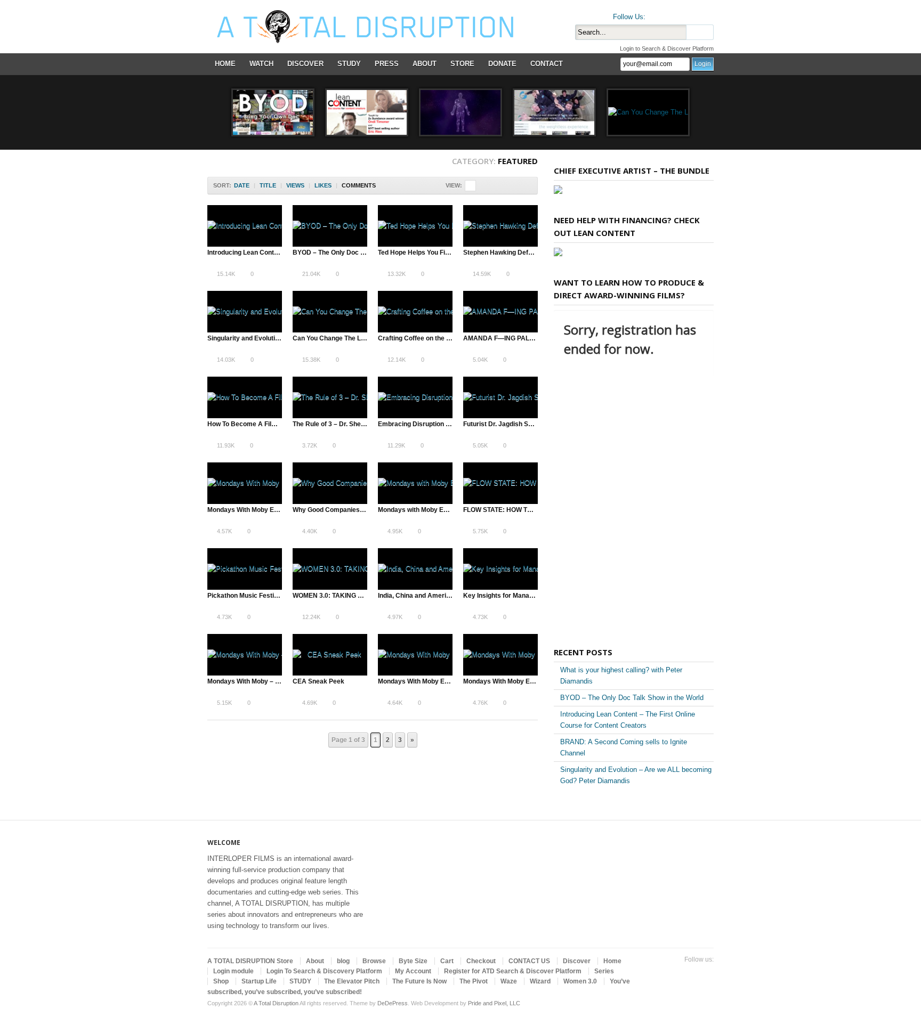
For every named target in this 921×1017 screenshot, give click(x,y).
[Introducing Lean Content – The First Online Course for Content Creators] (366, 112)
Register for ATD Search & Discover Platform (512, 971)
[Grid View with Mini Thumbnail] (470, 185)
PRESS (387, 64)
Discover (577, 961)
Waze (508, 981)
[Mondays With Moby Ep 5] (415, 655)
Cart (447, 961)
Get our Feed (707, 14)
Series (604, 971)
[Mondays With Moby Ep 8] (500, 655)
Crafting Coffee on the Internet (424, 338)
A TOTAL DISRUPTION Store (250, 961)
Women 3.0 (580, 981)
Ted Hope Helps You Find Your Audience (438, 252)
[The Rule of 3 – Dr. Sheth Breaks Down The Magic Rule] (330, 397)
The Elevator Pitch (351, 981)
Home (612, 961)
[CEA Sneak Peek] (330, 655)
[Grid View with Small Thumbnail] (481, 185)
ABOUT (425, 64)
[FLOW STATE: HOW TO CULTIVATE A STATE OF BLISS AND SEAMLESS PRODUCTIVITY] (500, 483)
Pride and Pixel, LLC (494, 1003)
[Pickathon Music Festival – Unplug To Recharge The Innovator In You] (244, 569)
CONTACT (546, 64)
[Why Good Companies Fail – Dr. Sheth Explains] (330, 483)
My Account (413, 971)
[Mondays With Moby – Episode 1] (244, 655)
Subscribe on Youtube (690, 14)
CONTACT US (529, 961)
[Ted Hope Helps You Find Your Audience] (415, 226)
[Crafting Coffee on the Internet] (415, 312)
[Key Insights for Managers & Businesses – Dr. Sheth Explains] (500, 569)
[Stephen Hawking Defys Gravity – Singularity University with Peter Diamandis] (554, 112)
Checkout (481, 961)
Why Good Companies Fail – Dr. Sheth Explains (363, 510)
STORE (462, 64)
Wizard (540, 981)
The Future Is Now (419, 981)
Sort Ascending (383, 185)
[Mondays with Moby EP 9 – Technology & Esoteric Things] (415, 483)
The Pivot (473, 981)
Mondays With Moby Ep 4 (245, 510)
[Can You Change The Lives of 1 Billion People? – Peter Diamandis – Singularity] (648, 112)
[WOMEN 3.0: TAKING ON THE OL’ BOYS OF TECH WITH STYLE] (330, 569)
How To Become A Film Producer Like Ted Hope (279, 424)
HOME (225, 64)
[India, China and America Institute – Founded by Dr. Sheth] (415, 569)
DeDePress (392, 1003)
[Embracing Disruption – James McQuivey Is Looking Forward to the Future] (415, 397)
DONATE (502, 64)
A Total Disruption (276, 1003)
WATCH (261, 64)
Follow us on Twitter (656, 14)
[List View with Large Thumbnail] (526, 185)
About (315, 961)
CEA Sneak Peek (318, 681)
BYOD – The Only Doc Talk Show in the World (360, 252)
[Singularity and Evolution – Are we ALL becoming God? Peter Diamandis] (460, 112)
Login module (233, 971)
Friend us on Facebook (673, 14)
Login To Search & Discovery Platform (324, 971)
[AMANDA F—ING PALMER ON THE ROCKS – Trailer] (500, 312)
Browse (374, 961)
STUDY (349, 64)
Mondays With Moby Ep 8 (501, 681)
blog (343, 961)
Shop (221, 981)
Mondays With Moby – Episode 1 (256, 681)
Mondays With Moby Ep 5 (416, 681)
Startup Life (259, 981)
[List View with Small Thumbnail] (504, 185)
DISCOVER (305, 64)
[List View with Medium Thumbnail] (515, 185)
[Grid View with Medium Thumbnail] (492, 185)
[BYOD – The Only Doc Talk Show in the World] (273, 112)
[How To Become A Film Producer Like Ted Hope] (244, 397)
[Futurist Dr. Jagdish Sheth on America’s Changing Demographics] (500, 397)
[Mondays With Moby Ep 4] (244, 483)
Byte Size (413, 961)
